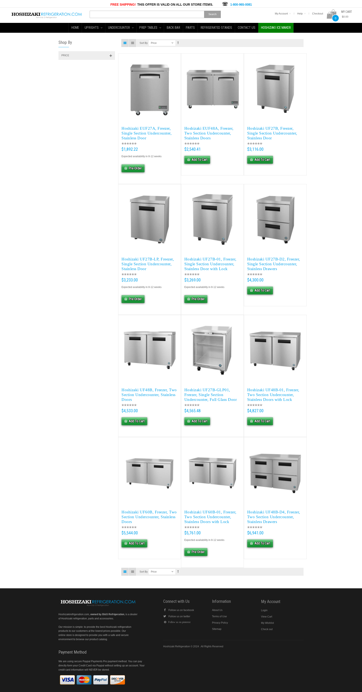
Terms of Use (219, 616)
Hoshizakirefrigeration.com (73, 614)
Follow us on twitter (179, 616)
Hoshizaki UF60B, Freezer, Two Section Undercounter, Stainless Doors (149, 517)
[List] (132, 43)
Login (264, 610)
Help (300, 13)
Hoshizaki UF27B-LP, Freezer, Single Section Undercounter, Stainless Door (148, 264)
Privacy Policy (220, 622)
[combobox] (147, 14)
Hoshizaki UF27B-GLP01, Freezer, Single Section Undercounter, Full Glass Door (210, 395)
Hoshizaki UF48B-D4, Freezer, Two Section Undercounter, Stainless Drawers (273, 517)
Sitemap (216, 629)
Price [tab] (65, 55)
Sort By (144, 43)
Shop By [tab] (65, 42)
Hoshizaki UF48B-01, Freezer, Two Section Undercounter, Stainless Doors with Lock (273, 395)
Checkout (317, 13)
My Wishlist (267, 622)
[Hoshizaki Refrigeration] (46, 13)
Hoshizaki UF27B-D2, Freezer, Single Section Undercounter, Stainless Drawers (273, 264)
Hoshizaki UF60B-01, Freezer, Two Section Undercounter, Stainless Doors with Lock (210, 517)
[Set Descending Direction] (178, 43)
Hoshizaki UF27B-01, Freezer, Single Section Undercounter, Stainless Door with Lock (210, 264)
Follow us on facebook (181, 610)
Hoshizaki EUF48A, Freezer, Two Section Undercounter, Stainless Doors (209, 133)
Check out (267, 629)
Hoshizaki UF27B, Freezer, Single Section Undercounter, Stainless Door (272, 133)
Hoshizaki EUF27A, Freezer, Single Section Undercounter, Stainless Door (147, 133)
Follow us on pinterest (179, 622)
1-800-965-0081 (241, 4)
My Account (281, 13)
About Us (217, 610)
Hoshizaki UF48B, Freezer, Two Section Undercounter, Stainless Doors (149, 395)
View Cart (266, 616)
